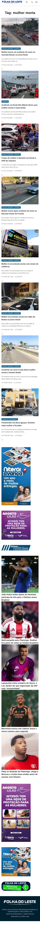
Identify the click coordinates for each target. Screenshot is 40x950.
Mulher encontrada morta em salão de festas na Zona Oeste (18, 318)
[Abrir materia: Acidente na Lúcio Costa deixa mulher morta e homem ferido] (20, 349)
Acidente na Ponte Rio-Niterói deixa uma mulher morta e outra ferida (19, 106)
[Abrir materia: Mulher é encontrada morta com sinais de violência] (20, 243)
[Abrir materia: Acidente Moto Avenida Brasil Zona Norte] (20, 32)
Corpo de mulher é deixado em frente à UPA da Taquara (18, 159)
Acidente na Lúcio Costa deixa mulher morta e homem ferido (18, 371)
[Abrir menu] (36, 2)
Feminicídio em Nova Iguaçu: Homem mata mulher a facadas (18, 424)
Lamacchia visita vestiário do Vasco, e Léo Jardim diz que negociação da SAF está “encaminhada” (19, 686)
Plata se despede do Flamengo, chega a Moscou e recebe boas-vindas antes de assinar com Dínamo (19, 774)
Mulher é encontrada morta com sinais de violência (19, 265)
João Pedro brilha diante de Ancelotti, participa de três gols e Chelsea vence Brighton (19, 597)
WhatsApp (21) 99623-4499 (20, 916)
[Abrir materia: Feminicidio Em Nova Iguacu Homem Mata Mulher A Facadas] (20, 402)
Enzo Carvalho (8, 65)
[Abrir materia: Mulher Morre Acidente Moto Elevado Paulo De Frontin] (20, 190)
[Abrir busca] (27, 2)
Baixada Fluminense (9, 419)
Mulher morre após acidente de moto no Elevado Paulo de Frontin (19, 212)
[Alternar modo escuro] (32, 2)
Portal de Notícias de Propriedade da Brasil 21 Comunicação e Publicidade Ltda (20, 910)
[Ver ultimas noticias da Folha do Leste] (16, 547)
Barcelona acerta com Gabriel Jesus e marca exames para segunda (19, 730)
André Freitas (8, 382)
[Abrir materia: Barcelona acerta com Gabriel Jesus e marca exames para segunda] (20, 708)
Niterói (5, 101)
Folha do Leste (8, 276)
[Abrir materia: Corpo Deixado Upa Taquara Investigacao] (20, 137)
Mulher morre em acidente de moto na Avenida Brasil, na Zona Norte (18, 53)
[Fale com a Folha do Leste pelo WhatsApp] (16, 886)
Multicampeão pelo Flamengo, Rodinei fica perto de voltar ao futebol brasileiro (19, 641)
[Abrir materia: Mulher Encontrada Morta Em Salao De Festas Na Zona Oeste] (20, 296)
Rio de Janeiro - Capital (11, 48)
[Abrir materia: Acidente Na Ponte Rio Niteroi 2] (20, 85)
